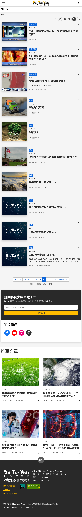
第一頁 (18, 279)
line (68, 19)
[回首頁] (41, 3)
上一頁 (27, 279)
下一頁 (54, 279)
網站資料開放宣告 (10, 494)
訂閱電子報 (41, 313)
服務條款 (6, 490)
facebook (55, 19)
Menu (3, 3)
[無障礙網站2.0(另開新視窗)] (33, 486)
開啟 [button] (41, 460)
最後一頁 (64, 279)
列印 (79, 19)
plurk (64, 19)
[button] (79, 3)
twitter (60, 19)
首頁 (4, 14)
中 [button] (74, 19)
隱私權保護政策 (9, 486)
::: (1, 14)
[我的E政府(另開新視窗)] (22, 486)
